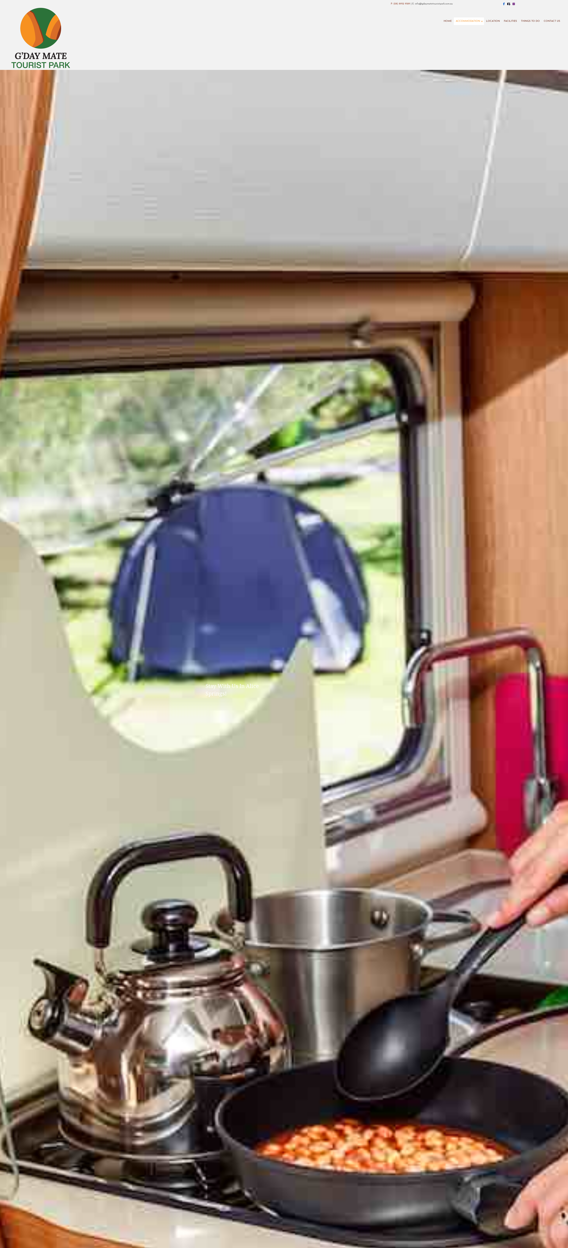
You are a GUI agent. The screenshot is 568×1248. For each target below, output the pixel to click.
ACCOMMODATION (468, 21)
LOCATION (493, 21)
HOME (448, 21)
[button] (482, 21)
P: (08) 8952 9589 (400, 4)
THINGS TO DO (530, 21)
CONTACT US (552, 21)
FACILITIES (510, 21)
